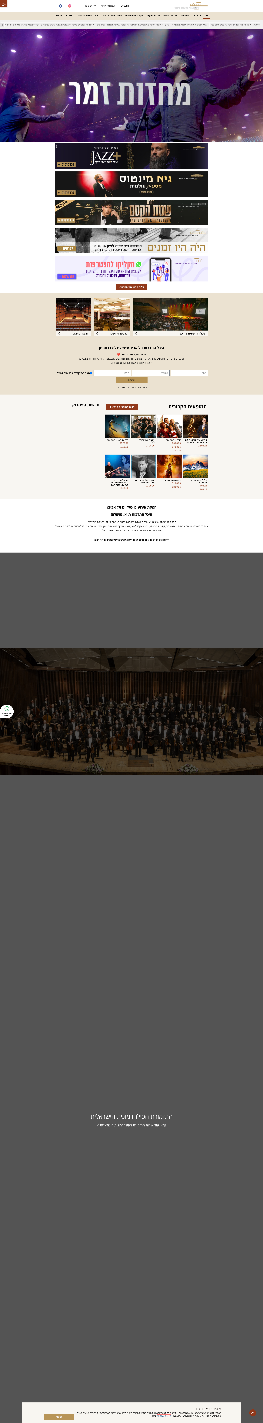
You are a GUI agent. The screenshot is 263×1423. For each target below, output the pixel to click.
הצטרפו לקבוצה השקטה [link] (7, 714)
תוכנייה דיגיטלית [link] (85, 15)
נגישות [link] (71, 15)
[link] (3, 3)
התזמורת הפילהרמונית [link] (112, 15)
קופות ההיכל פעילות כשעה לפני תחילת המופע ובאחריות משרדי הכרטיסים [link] (225, 25)
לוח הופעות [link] (185, 15)
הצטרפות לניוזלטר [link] (108, 6)
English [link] (125, 6)
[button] (1, 706)
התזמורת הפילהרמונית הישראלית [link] (132, 1116)
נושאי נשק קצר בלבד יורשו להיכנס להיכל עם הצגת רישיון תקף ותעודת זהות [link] (57, 25)
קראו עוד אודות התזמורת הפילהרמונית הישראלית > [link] (131, 1125)
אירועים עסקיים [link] (153, 15)
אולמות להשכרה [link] (170, 15)
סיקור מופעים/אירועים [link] (134, 15)
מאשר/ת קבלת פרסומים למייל (73, 373)
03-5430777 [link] (90, 6)
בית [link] (206, 15)
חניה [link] (97, 15)
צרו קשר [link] (58, 15)
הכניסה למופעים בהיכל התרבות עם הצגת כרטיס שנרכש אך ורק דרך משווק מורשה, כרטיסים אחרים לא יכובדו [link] (141, 25)
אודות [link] (198, 15)
